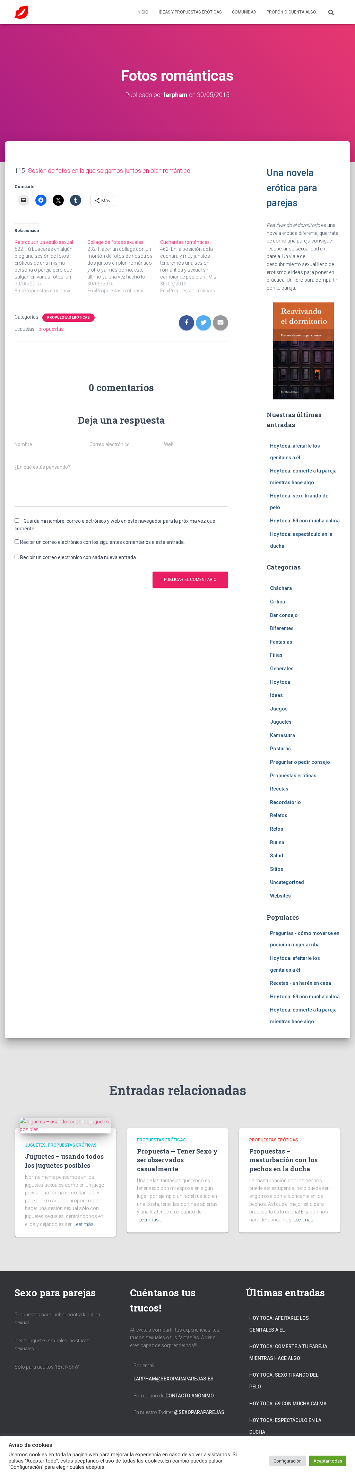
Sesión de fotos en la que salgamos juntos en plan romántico (109, 170)
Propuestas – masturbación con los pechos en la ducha (283, 1160)
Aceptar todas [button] (327, 1461)
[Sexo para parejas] (21, 12)
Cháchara (281, 588)
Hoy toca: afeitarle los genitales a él (279, 1324)
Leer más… (85, 1224)
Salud (276, 855)
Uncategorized (287, 882)
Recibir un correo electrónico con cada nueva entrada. (78, 557)
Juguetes (281, 722)
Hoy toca (280, 682)
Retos (276, 829)
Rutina (277, 842)
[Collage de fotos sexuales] (123, 266)
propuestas (51, 329)
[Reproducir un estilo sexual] (51, 266)
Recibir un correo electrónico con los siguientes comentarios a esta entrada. (102, 542)
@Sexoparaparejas (199, 1412)
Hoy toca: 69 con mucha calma (305, 520)
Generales (282, 668)
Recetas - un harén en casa (300, 983)
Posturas (280, 748)
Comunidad (244, 12)
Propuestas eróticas (68, 317)
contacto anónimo (189, 1395)
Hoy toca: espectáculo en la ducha (285, 1426)
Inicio (142, 12)
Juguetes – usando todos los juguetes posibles (64, 1160)
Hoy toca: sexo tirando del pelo (283, 1380)
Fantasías (281, 642)
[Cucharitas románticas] (196, 266)
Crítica (277, 601)
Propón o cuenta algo (291, 12)
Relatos (278, 815)
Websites (280, 896)
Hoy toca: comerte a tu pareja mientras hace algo (288, 1352)
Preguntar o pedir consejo (300, 762)
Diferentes (282, 628)
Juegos (279, 709)
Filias (276, 655)
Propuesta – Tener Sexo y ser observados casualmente (177, 1160)
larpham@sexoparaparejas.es (173, 1378)
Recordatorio (285, 802)
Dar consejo (284, 615)
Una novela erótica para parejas (292, 188)
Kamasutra (282, 735)
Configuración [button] (288, 1461)
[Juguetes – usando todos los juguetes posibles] (65, 1125)
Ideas (276, 695)
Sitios (276, 869)
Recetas (279, 789)
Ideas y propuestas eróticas (190, 12)
